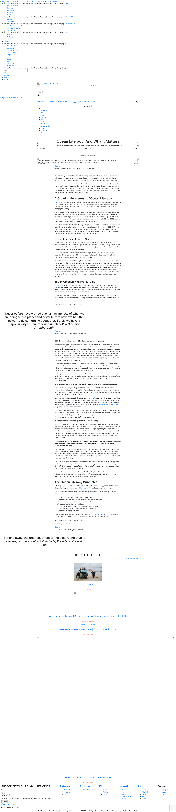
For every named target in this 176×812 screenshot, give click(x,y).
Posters (10, 35)
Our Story (145, 790)
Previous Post (33, 163)
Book (95, 85)
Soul (42, 119)
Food (42, 128)
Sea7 (93, 398)
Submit (4, 802)
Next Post (138, 163)
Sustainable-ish (63, 101)
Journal (86, 101)
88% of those (85, 206)
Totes (9, 39)
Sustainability (45, 126)
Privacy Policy (122, 811)
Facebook (165, 792)
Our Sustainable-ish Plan (15, 26)
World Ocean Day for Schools (109, 404)
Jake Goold (88, 584)
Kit (101, 786)
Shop (92, 101)
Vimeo (164, 794)
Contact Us (11, 66)
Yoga (9, 55)
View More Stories (132, 558)
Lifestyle (44, 130)
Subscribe (10, 63)
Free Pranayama (88, 790)
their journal (84, 488)
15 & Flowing (11, 52)
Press (9, 59)
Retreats (41, 101)
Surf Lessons (50, 101)
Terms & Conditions (109, 811)
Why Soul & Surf (13, 46)
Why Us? (145, 792)
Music (9, 61)
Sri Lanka (10, 21)
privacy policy (17, 798)
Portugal (10, 19)
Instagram (165, 790)
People (43, 124)
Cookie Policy (133, 811)
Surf (42, 122)
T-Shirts (10, 37)
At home (85, 786)
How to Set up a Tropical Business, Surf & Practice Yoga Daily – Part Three (88, 616)
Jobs (9, 57)
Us (80, 101)
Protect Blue (59, 285)
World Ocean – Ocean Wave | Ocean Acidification (88, 629)
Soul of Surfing (12, 50)
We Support (11, 30)
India (42, 115)
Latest (43, 108)
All (42, 133)
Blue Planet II (59, 202)
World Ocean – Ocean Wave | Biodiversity (88, 777)
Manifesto (10, 48)
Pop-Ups (44, 117)
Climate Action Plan (14, 28)
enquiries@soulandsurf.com (10, 807)
